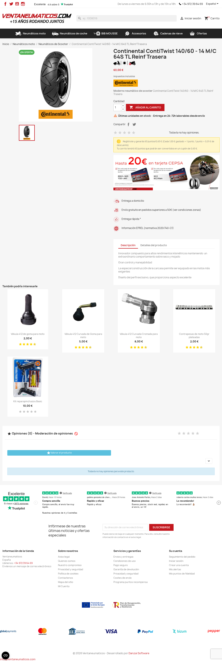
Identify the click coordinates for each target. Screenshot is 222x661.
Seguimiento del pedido (182, 569)
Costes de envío (122, 590)
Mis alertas (175, 581)
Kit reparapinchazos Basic (27, 413)
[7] (30, 357)
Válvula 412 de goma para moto (28, 346)
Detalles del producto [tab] (153, 257)
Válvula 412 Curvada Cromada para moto (139, 348)
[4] (129, 145)
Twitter (11, 3)
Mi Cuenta (63, 598)
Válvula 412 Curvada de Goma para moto (83, 348)
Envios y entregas (123, 569)
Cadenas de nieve (171, 33)
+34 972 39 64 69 (192, 4)
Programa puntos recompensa (130, 594)
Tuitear (134, 136)
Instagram (23, 3)
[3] (124, 145)
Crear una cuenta (179, 577)
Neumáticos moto (34, 33)
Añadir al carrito (145, 120)
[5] (134, 145)
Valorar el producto (59, 465)
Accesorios (139, 33)
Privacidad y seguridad (70, 581)
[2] (120, 145)
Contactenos (65, 590)
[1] (115, 145)
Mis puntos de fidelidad (182, 586)
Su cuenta (175, 563)
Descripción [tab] (128, 257)
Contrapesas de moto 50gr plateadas (194, 348)
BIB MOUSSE (109, 33)
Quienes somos (66, 573)
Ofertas (202, 33)
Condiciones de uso (124, 573)
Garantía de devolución (126, 581)
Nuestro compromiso (70, 577)
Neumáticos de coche (73, 33)
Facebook (5, 3)
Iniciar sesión (176, 573)
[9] (33, 357)
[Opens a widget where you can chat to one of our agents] (210, 655)
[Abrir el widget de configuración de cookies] (5, 655)
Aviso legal (64, 569)
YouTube (17, 3)
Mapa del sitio (65, 594)
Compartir (128, 136)
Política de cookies (68, 586)
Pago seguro (120, 577)
